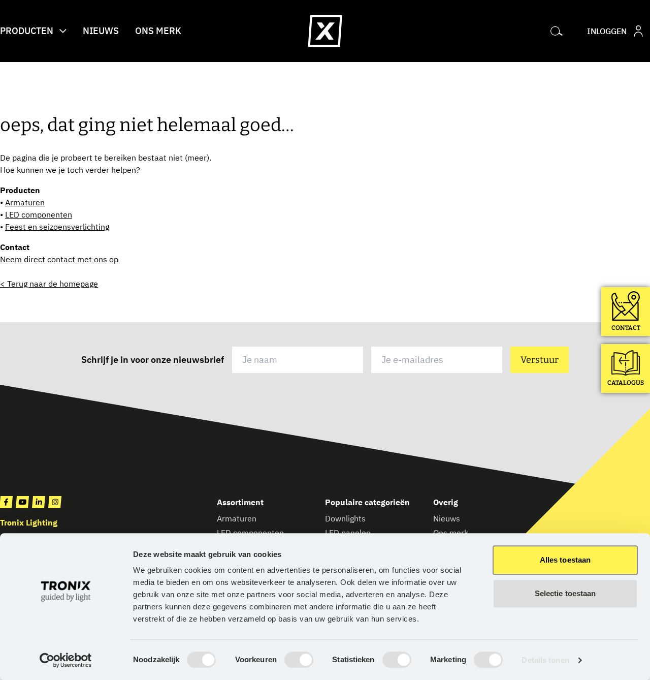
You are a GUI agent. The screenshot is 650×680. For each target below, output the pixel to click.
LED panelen (348, 533)
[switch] (298, 660)
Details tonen (545, 660)
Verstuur (540, 359)
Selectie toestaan (565, 593)
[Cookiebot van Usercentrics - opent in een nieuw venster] (65, 660)
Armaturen (25, 202)
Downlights (345, 518)
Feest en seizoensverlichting (57, 227)
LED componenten (38, 214)
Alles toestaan (565, 559)
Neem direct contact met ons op (59, 259)
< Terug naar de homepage (49, 284)
